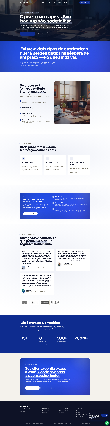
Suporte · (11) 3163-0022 (81, 416)
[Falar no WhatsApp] (107, 423)
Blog (54, 2)
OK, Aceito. (104, 415)
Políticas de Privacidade (92, 418)
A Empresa (59, 2)
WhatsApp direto (46, 388)
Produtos (43, 2)
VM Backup (44, 412)
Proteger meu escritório (28, 33)
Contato (78, 412)
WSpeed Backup (45, 408)
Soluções (49, 2)
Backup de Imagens (46, 410)
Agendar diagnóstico (32, 388)
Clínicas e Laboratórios (63, 408)
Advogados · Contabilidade (64, 410)
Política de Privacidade (59, 423)
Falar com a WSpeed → (84, 2)
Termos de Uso (68, 423)
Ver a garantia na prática (30, 213)
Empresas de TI (62, 412)
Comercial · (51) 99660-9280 (81, 414)
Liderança (78, 410)
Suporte (65, 2)
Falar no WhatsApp (42, 33)
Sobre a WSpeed (79, 408)
